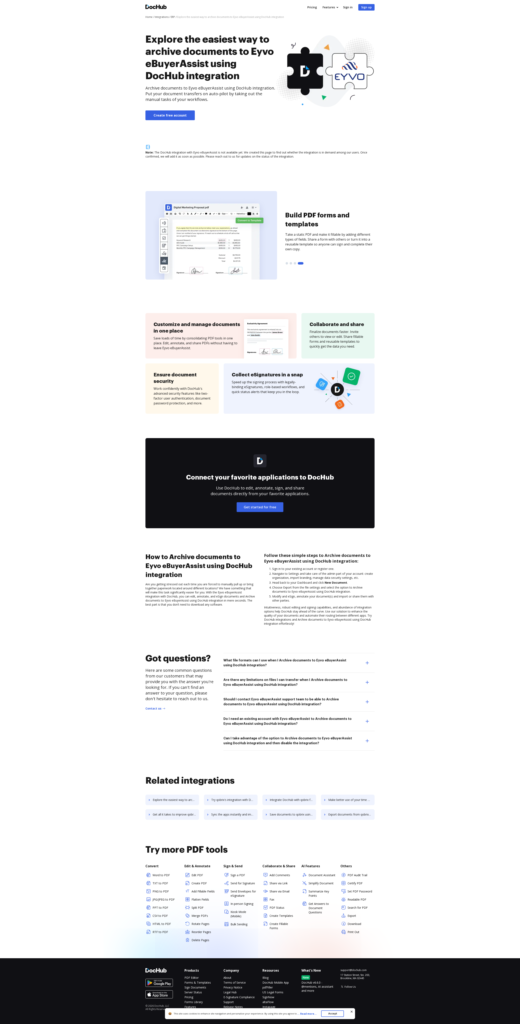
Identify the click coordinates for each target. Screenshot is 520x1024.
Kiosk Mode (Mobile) (238, 914)
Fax (272, 899)
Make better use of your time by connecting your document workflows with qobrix (351, 800)
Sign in (348, 7)
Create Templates (281, 916)
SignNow (268, 997)
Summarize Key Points (319, 893)
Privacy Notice (232, 987)
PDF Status (277, 908)
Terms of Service (234, 982)
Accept (332, 1013)
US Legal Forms (272, 992)
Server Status (193, 992)
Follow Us (350, 986)
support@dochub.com (353, 970)
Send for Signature (243, 883)
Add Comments (280, 875)
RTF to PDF (160, 932)
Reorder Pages (201, 932)
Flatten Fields (200, 899)
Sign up (366, 7)
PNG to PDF (161, 891)
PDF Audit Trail (357, 875)
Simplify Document (321, 883)
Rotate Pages (200, 924)
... (307, 1013)
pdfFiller (267, 987)
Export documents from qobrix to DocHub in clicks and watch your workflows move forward (351, 814)
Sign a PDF (238, 875)
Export (352, 916)
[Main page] (156, 7)
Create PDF (199, 883)
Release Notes (233, 1007)
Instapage (268, 1007)
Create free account (170, 115)
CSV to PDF (160, 916)
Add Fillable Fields (203, 891)
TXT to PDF (160, 883)
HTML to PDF (162, 924)
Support (228, 1002)
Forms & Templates (197, 982)
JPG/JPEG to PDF (164, 899)
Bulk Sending (239, 924)
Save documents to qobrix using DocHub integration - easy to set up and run (293, 814)
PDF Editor (191, 978)
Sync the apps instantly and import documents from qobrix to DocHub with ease (234, 814)
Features (329, 7)
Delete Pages (200, 940)
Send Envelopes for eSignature (243, 893)
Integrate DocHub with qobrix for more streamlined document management (293, 800)
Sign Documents (195, 987)
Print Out (353, 932)
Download (354, 924)
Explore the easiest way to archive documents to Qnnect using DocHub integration (176, 800)
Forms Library (193, 1002)
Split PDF (198, 908)
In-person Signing (242, 904)
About (227, 978)
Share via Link (279, 883)
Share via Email (279, 891)
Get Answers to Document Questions (319, 908)
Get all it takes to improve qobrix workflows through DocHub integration (176, 814)
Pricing (312, 7)
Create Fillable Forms (279, 926)
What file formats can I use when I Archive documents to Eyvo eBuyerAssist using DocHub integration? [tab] (284, 663)
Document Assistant (322, 875)
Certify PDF (355, 883)
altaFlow (268, 1002)
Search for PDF (358, 908)
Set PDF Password (360, 891)
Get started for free (260, 507)
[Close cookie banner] (351, 1011)
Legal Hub (230, 992)
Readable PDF (357, 899)
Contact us (153, 708)
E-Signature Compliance (239, 997)
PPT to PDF (160, 908)
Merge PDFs (200, 916)
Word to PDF (161, 875)
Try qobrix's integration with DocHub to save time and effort (234, 800)
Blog (265, 978)
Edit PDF (197, 875)
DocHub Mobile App (275, 982)
